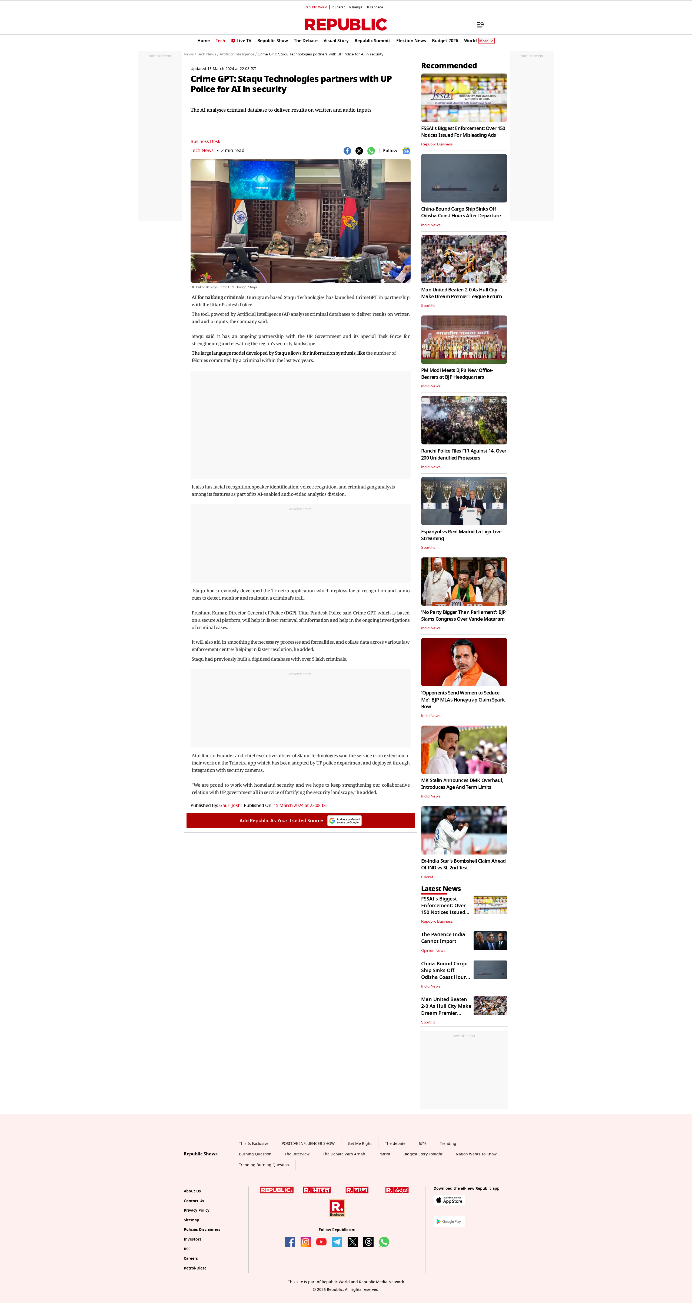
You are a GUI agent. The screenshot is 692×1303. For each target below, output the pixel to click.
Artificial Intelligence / (238, 54)
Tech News (202, 150)
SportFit (428, 306)
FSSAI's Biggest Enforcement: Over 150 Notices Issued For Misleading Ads (463, 132)
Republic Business (437, 144)
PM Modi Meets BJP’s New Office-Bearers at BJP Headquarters (457, 374)
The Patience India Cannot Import (443, 938)
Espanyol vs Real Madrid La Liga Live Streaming (461, 535)
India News (431, 225)
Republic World (316, 7)
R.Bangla (355, 7)
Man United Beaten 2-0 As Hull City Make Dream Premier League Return (461, 293)
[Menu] (478, 24)
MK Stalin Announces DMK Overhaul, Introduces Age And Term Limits (462, 784)
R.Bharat (338, 7)
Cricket (427, 877)
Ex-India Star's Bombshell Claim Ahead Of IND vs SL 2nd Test (463, 864)
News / (190, 54)
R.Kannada (375, 7)
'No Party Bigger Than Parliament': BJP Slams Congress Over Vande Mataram (463, 616)
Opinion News (433, 951)
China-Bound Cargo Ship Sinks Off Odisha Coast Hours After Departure (461, 212)
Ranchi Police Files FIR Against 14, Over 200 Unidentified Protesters (463, 454)
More (483, 41)
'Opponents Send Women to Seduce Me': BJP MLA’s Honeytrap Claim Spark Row (463, 699)
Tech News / (207, 54)
